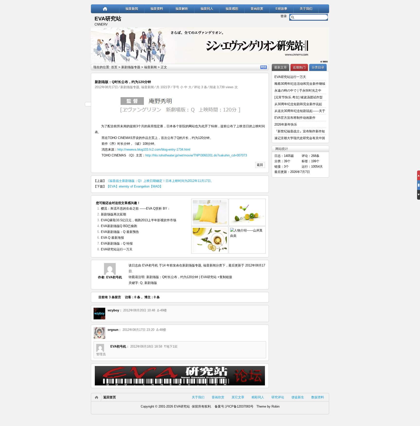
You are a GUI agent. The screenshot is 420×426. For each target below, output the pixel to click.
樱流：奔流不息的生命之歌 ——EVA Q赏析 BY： (135, 208)
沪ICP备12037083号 (239, 406)
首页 (114, 67)
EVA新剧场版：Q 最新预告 (120, 232)
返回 (260, 165)
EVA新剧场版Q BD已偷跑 (119, 226)
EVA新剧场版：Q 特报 (117, 243)
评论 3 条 (200, 87)
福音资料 (156, 8)
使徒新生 (297, 397)
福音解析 (181, 8)
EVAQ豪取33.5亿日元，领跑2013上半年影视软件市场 (138, 220)
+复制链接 (224, 277)
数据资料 (317, 397)
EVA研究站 (108, 19)
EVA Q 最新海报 (112, 237)
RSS (263, 67)
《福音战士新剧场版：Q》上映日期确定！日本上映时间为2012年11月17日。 (160, 181)
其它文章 (238, 397)
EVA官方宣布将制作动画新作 (294, 117)
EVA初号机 (114, 277)
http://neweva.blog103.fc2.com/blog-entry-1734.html (153, 149)
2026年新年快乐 (285, 124)
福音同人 (207, 8)
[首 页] (105, 8)
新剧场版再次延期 (113, 214)
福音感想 (232, 8)
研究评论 (277, 397)
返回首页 (109, 397)
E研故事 (281, 8)
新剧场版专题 (130, 67)
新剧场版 (150, 283)
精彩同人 (258, 397)
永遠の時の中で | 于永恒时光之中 (298, 90)
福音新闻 (131, 8)
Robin (275, 406)
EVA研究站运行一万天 (116, 249)
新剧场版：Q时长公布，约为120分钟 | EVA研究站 (181, 277)
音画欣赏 (257, 8)
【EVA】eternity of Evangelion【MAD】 (134, 186)
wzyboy (113, 310)
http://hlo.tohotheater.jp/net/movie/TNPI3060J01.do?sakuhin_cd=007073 (196, 155)
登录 (283, 16)
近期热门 (299, 67)
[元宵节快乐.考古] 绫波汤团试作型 (298, 97)
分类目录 (318, 67)
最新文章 (280, 67)
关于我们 (306, 8)
